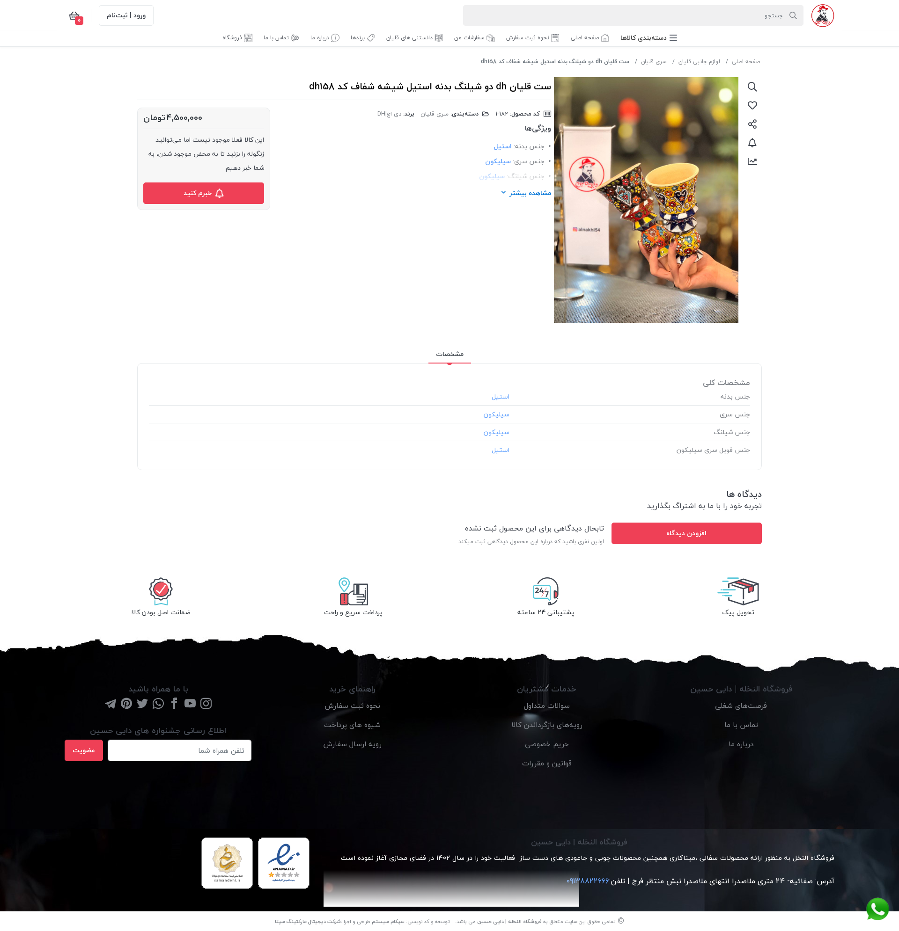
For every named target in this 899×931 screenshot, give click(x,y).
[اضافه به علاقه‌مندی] (752, 105)
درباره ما (741, 744)
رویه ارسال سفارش (352, 744)
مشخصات (450, 354)
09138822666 (586, 880)
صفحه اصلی (746, 61)
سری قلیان (654, 61)
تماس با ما (741, 725)
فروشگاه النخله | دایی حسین (509, 921)
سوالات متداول (547, 705)
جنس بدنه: (529, 146)
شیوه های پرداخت (352, 725)
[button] (649, 37)
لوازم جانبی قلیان (699, 61)
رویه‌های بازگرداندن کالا (546, 725)
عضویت (84, 750)
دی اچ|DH (389, 114)
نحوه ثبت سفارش (352, 705)
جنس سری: (529, 161)
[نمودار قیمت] (752, 161)
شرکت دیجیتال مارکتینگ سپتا (308, 921)
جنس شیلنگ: (526, 176)
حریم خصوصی (547, 744)
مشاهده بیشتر (530, 193)
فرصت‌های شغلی (741, 705)
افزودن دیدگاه (686, 533)
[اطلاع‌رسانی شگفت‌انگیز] (752, 142)
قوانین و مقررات (547, 763)
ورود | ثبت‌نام (126, 15)
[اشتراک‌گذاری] (752, 124)
